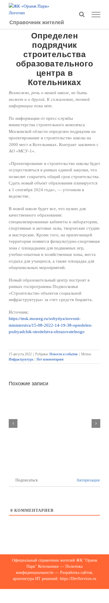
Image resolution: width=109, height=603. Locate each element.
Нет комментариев (50, 359)
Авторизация (87, 480)
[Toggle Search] (82, 14)
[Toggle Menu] (96, 14)
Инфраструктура (21, 359)
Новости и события (63, 354)
